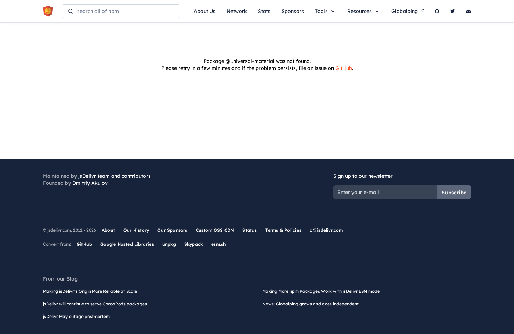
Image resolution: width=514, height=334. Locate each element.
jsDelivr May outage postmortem (76, 316)
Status (249, 230)
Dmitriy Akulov (90, 183)
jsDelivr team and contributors (114, 176)
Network (237, 11)
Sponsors (292, 11)
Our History (136, 230)
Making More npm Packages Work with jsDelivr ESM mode (321, 291)
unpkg (169, 244)
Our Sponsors (172, 230)
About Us (204, 11)
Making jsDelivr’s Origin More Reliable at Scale (90, 291)
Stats (264, 11)
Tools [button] (321, 11)
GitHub (343, 68)
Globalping (404, 11)
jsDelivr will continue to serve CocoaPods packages (95, 303)
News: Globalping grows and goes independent (310, 303)
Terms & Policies (283, 230)
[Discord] (468, 11)
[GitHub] (437, 11)
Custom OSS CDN (215, 230)
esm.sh (218, 244)
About (108, 230)
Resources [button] (359, 11)
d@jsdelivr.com (326, 230)
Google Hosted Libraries (127, 244)
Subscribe (454, 192)
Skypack (193, 244)
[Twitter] (452, 11)
